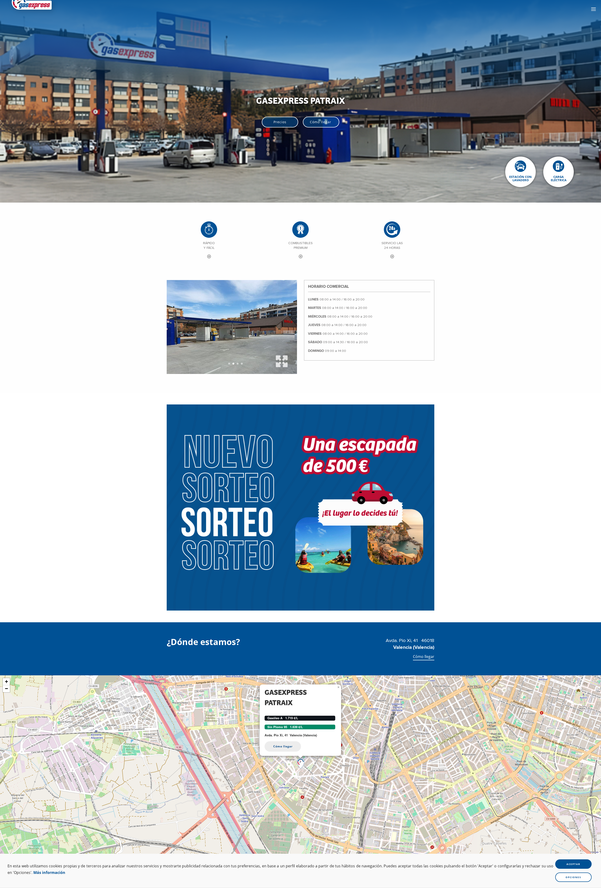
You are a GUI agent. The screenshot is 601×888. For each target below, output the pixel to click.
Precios (280, 122)
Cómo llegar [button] (283, 746)
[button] (209, 240)
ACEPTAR (573, 864)
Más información (49, 872)
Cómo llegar (320, 122)
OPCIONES (573, 877)
